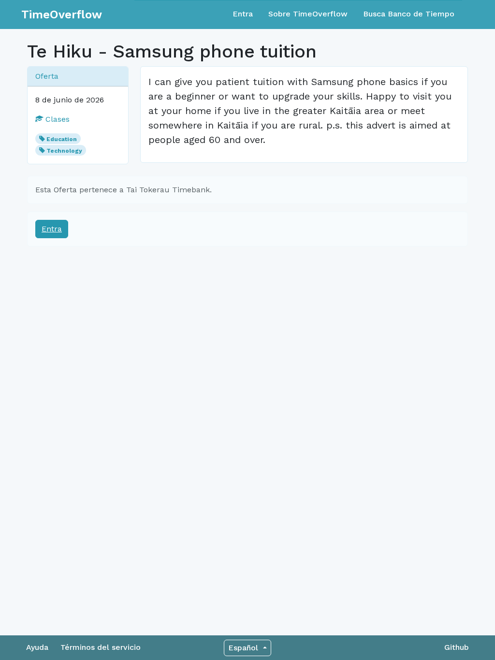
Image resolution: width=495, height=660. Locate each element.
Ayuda (37, 647)
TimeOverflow (61, 14)
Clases (56, 119)
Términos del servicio (100, 647)
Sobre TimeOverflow (308, 13)
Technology (64, 150)
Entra (243, 13)
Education (61, 139)
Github (456, 647)
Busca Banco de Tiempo (408, 13)
